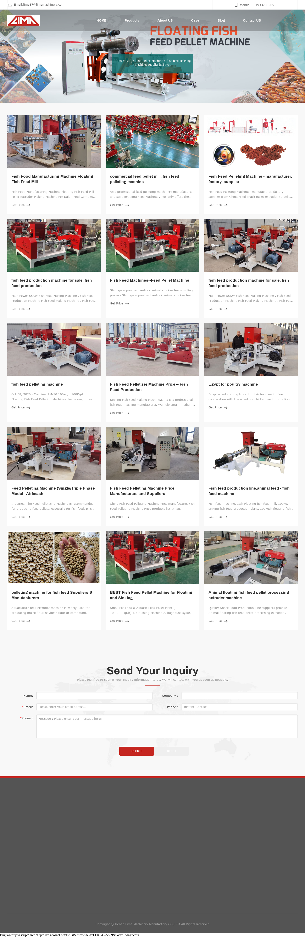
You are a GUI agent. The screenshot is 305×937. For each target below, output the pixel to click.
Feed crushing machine (27, 828)
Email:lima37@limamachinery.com (141, 838)
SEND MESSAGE (233, 863)
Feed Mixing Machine (26, 837)
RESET (171, 751)
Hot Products (26, 814)
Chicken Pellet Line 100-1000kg (34, 907)
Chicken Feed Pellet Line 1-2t (32, 898)
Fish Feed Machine (24, 846)
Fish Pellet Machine (149, 60)
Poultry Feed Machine (26, 863)
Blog (129, 60)
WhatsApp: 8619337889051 (137, 847)
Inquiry (226, 814)
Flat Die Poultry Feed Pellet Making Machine (42, 872)
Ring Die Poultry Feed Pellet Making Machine (43, 880)
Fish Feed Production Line (29, 854)
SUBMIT (137, 751)
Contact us (128, 814)
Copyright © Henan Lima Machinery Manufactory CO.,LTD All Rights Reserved (152, 924)
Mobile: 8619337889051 (134, 829)
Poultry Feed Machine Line (30, 889)
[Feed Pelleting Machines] (18, 20)
